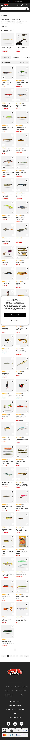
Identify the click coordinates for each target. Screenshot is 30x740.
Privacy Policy (12, 308)
